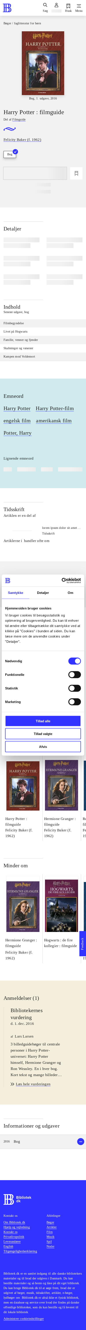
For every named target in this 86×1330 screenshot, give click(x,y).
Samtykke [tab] (15, 593)
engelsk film (17, 420)
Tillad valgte (43, 734)
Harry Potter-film (55, 408)
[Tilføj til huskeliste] (76, 173)
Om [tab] (70, 593)
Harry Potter (17, 408)
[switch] (74, 674)
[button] (43, 1142)
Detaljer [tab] (43, 593)
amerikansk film (54, 420)
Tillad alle (43, 721)
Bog (9, 154)
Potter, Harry (18, 433)
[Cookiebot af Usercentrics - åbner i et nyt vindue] (62, 580)
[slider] (43, 66)
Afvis (43, 746)
